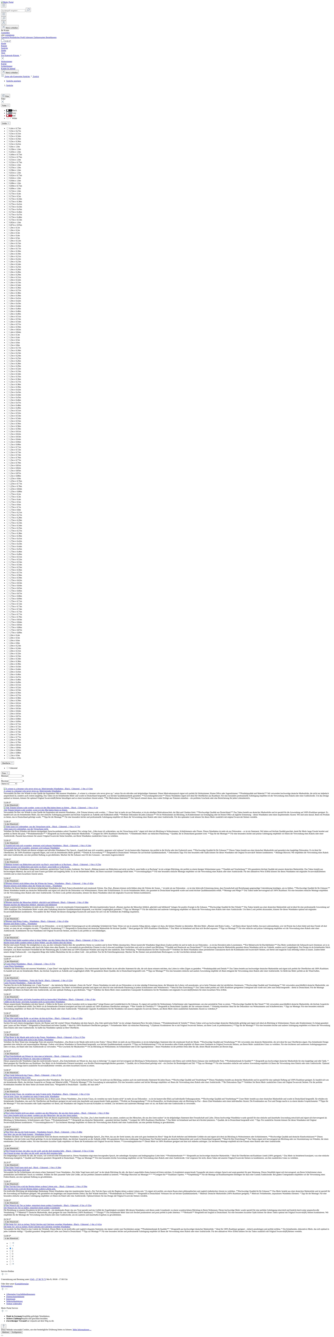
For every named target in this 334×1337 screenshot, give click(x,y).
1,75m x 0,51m (15, 557)
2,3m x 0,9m (14, 755)
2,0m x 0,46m (15, 674)
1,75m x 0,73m (15, 606)
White (14, 118)
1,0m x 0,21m (15, 256)
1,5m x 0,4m (14, 337)
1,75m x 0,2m (15, 494)
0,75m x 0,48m (15, 217)
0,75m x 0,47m (15, 214)
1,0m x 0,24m (15, 264)
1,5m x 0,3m (14, 335)
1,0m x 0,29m (15, 275)
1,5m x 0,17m (15, 348)
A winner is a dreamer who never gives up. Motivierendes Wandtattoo (32, 791)
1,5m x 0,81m (15, 465)
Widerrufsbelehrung (14, 1301)
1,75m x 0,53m (15, 562)
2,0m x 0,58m (15, 698)
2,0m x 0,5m (14, 638)
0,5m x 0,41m (15, 144)
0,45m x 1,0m (15, 152)
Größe (4, 123)
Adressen (29, 37)
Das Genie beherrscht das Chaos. (17, 1077)
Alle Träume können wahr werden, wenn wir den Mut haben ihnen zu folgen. (36, 810)
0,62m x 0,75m (15, 175)
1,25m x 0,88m (15, 491)
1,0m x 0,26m (15, 269)
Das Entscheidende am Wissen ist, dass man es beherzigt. (27, 1058)
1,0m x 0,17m (15, 248)
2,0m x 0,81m (15, 745)
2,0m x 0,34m (15, 659)
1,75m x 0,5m (15, 502)
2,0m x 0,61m (15, 703)
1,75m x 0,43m (15, 544)
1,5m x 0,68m (15, 444)
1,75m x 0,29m (15, 520)
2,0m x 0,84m (15, 747)
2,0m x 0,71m (15, 724)
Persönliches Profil (17, 37)
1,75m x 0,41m (15, 538)
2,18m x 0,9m (15, 758)
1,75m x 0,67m (15, 593)
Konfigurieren (17, 1332)
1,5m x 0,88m (15, 476)
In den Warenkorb (11, 805)
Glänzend (13, 768)
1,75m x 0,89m (15, 632)
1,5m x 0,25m (15, 358)
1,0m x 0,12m (15, 241)
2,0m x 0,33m (15, 656)
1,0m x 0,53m (15, 319)
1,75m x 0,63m (15, 583)
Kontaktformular (21, 1284)
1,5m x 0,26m (15, 361)
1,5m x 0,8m (14, 345)
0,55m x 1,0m (15, 167)
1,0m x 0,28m (15, 272)
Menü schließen (12, 28)
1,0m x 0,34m (15, 285)
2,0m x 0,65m (15, 713)
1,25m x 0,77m (15, 484)
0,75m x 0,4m (15, 194)
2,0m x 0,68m (15, 719)
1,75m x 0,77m (15, 614)
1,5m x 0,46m (15, 400)
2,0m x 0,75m (15, 734)
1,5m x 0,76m (15, 457)
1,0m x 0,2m (14, 230)
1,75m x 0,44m (15, 546)
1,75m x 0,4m (15, 499)
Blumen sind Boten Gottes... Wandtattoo (20, 924)
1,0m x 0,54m (15, 322)
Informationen (7, 1286)
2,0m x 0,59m (15, 700)
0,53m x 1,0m (15, 165)
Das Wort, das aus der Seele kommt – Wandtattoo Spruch (27, 1134)
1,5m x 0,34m (15, 374)
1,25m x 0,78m (15, 486)
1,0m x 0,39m (15, 295)
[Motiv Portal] (7, 2)
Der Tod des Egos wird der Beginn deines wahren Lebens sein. (30, 1189)
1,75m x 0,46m (15, 551)
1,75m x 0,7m (15, 507)
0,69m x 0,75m (15, 186)
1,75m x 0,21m (15, 512)
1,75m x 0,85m (15, 625)
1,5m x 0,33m (15, 371)
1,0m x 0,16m (15, 246)
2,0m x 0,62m (15, 706)
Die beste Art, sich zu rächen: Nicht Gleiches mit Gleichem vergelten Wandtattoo (37, 1227)
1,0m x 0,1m (14, 228)
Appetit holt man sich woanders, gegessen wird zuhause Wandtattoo (32, 848)
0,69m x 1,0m (15, 188)
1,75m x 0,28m (15, 518)
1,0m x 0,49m (15, 314)
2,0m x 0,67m (15, 716)
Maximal (12, 781)
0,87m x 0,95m (15, 225)
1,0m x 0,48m (15, 311)
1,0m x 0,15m (15, 243)
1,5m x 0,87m (15, 473)
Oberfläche (6, 763)
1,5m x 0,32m (15, 369)
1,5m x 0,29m (15, 366)
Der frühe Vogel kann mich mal (17, 1170)
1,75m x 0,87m (15, 630)
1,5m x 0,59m (15, 429)
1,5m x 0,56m (15, 423)
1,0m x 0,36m (15, 288)
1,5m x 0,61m (15, 431)
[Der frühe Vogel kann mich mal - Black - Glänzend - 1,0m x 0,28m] (32, 1167)
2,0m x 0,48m (15, 679)
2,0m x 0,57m (15, 695)
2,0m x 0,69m (15, 721)
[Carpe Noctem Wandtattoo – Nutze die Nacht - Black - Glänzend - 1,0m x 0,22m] (38, 980)
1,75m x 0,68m (15, 596)
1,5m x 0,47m (15, 403)
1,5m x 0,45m (15, 397)
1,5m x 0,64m (15, 439)
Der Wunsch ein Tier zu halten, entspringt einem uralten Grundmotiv (32, 1208)
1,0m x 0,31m (15, 277)
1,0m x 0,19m (15, 254)
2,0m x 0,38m (15, 661)
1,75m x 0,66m (15, 591)
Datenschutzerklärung (15, 1296)
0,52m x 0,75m (15, 162)
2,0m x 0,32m (15, 653)
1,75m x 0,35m (15, 528)
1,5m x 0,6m (14, 342)
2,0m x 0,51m (15, 685)
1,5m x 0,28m (15, 363)
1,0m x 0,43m (15, 303)
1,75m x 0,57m (15, 572)
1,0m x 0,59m (15, 327)
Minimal (12, 776)
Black (14, 110)
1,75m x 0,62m (15, 580)
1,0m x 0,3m (14, 233)
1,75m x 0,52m (15, 559)
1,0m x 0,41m (15, 298)
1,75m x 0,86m (15, 627)
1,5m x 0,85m (15, 470)
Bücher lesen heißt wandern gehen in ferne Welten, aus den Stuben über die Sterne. (38, 942)
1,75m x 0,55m (15, 567)
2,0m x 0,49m (15, 682)
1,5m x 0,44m (15, 395)
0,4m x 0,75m (15, 128)
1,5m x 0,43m (15, 392)
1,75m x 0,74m (15, 609)
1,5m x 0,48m (15, 405)
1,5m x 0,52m (15, 413)
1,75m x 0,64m (15, 585)
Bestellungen (51, 37)
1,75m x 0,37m (15, 531)
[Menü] (3, 5)
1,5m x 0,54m (15, 418)
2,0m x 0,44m (15, 669)
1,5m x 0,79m (15, 463)
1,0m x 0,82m (15, 329)
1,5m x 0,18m (15, 350)
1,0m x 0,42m (15, 301)
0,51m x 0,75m (15, 157)
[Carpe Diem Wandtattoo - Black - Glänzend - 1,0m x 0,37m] (29, 964)
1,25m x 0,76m (15, 481)
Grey (14, 113)
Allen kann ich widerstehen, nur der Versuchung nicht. (26, 829)
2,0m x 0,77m (15, 737)
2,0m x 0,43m (15, 666)
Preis (4, 773)
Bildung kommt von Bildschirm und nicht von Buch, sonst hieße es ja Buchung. (37, 867)
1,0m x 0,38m (15, 293)
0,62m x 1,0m (15, 178)
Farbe (4, 106)
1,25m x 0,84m (15, 489)
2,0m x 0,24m (15, 648)
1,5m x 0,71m (15, 447)
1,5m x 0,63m (15, 437)
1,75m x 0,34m (15, 525)
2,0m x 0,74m (15, 732)
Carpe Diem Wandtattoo (14, 966)
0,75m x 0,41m (15, 204)
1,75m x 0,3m (15, 497)
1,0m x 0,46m (15, 309)
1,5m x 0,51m (15, 410)
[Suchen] (28, 10)
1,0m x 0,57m (15, 324)
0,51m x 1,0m (15, 160)
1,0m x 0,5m (14, 238)
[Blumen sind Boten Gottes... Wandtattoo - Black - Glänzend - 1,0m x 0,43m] (36, 921)
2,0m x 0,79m (15, 742)
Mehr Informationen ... (82, 1330)
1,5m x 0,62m (15, 434)
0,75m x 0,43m (15, 207)
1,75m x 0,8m (15, 510)
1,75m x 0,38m (15, 533)
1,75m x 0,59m (15, 578)
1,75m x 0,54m (15, 565)
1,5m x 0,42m (15, 389)
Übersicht (5, 37)
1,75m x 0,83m (15, 619)
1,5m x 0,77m (15, 460)
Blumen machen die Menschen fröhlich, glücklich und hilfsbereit (30, 905)
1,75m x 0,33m (15, 523)
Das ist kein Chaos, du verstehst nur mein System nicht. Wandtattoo (31, 1096)
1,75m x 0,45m (15, 549)
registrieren (9, 35)
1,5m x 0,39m (15, 387)
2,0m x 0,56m (15, 693)
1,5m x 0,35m (15, 376)
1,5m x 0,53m (15, 416)
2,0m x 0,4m (14, 635)
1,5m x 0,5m (14, 340)
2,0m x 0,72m (15, 727)
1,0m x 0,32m (15, 280)
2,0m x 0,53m (15, 690)
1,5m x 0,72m (15, 450)
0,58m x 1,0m (15, 170)
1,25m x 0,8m (15, 478)
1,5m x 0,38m (15, 384)
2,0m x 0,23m (15, 646)
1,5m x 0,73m (15, 452)
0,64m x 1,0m (15, 180)
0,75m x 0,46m (15, 212)
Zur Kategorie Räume (10, 55)
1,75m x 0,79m (15, 617)
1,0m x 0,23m (15, 261)
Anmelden (5, 33)
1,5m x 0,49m (15, 408)
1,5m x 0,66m (15, 442)
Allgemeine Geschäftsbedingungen (20, 1294)
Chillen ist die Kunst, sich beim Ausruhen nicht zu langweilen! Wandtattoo (34, 1002)
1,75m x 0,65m (15, 588)
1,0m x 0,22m (15, 259)
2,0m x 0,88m (15, 753)
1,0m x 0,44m (15, 306)
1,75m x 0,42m (15, 541)
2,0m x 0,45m (15, 672)
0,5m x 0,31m (15, 133)
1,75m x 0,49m (15, 554)
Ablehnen (5, 1332)
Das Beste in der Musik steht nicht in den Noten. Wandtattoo (28, 1040)
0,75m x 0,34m (15, 199)
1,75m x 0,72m (15, 604)
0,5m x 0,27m (15, 131)
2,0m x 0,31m (15, 651)
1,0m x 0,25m (15, 267)
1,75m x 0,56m (15, 570)
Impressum (10, 1299)
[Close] (2, 1335)
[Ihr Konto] (3, 23)
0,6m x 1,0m (14, 147)
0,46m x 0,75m (15, 154)
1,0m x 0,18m (15, 251)
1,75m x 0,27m (15, 515)
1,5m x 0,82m (15, 468)
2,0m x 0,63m (15, 708)
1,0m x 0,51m (15, 316)
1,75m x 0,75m (15, 612)
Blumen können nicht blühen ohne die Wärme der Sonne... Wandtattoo (33, 886)
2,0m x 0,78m (15, 740)
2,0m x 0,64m (15, 711)
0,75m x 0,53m (15, 220)
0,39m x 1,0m (15, 149)
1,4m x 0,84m (15, 332)
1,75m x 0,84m (15, 622)
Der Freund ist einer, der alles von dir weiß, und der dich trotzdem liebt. (33, 1153)
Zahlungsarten (40, 37)
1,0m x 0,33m (15, 282)
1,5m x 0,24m (15, 356)
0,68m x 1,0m (15, 183)
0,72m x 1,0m (15, 191)
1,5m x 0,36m (15, 379)
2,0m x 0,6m (14, 640)
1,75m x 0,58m (15, 575)
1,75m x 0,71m (15, 601)
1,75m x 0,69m (15, 599)
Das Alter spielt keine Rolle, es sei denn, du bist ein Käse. (27, 1021)
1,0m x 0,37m (15, 290)
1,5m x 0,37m (15, 382)
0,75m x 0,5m (15, 196)
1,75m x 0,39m (15, 536)
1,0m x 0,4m (14, 235)
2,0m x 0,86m (15, 750)
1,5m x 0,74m (15, 455)
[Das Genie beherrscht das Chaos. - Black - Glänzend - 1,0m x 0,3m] (32, 1075)
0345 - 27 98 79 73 (38, 1279)
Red (13, 116)
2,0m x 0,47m (15, 677)
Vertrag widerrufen (14, 1304)
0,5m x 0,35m (15, 139)
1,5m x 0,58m (15, 426)
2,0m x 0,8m (14, 643)
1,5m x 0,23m (15, 353)
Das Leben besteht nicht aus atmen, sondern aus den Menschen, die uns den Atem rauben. (41, 1115)
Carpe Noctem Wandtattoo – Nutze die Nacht (22, 983)
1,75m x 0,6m (15, 504)
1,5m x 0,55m (15, 421)
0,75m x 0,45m (15, 209)
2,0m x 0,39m (15, 664)
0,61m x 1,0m (15, 173)
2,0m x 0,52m (15, 687)
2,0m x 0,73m (15, 729)
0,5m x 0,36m (15, 141)
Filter (7, 96)
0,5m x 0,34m (15, 136)
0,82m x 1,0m (15, 222)
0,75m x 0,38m (15, 201)
